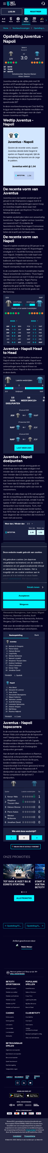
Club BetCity (29, 1017)
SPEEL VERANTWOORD (17, 974)
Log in (11, 11)
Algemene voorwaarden (13, 1050)
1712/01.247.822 (30, 1130)
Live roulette (9, 1028)
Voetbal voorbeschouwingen (32, 1029)
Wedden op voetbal (11, 992)
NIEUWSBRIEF (19, 1077)
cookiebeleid (14, 579)
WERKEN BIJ (37, 1077)
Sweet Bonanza (30, 988)
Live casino (9, 1025)
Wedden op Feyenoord (12, 1007)
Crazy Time (29, 996)
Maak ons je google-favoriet (26, 847)
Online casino (10, 1017)
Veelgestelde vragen (12, 1069)
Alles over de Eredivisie (32, 1038)
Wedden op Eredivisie (12, 996)
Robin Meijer (26, 946)
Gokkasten (9, 1036)
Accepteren (24, 596)
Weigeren (24, 604)
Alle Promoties (24, 898)
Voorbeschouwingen (21, 28)
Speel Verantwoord (11, 1061)
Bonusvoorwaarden (12, 1058)
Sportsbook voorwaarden (13, 1054)
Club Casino (29, 1025)
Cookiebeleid (17, 1136)
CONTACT (9, 1077)
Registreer (35, 11)
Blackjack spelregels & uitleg (34, 1034)
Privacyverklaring (29, 1136)
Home (5, 28)
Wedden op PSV (10, 1004)
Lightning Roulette (31, 1000)
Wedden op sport (11, 988)
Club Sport (29, 1021)
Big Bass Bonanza (31, 1004)
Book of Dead (29, 1007)
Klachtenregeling (11, 1065)
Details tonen (33, 587)
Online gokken (10, 1021)
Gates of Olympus (31, 992)
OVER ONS (27, 1077)
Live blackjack (10, 1032)
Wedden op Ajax (10, 1000)
